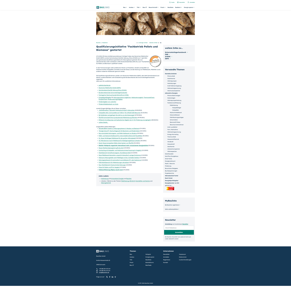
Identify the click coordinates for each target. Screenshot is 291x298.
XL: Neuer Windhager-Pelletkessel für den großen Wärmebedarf (117, 138)
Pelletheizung (125, 181)
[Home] (112, 252)
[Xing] (115, 277)
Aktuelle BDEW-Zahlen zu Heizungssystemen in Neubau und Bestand (119, 128)
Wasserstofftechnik (173, 139)
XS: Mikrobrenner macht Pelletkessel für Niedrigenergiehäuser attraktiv (119, 140)
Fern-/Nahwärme (172, 129)
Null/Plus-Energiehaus (171, 156)
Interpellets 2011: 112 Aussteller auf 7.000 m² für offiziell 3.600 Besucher (119, 112)
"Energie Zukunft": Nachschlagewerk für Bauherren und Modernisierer (119, 131)
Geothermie (170, 146)
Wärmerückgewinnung (174, 88)
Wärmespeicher (172, 151)
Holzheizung (104, 178)
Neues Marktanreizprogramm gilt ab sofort (111, 148)
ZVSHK (168, 56)
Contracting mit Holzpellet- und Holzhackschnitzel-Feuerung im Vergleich (120, 150)
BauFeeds (148, 265)
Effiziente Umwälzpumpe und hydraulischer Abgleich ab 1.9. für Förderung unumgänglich (125, 120)
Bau (131, 254)
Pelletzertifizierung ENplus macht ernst (111, 170)
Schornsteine (174, 120)
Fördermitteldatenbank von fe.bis (108, 104)
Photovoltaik (171, 76)
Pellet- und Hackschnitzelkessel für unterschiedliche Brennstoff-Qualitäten (120, 136)
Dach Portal (168, 178)
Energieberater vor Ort (172, 183)
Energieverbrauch (170, 161)
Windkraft (170, 141)
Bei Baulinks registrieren (172, 205)
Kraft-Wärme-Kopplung (174, 86)
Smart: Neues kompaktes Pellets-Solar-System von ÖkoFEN (116, 143)
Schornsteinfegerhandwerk (176, 52)
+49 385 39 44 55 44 (104, 268)
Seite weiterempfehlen (171, 209)
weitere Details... (103, 122)
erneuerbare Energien (117, 178)
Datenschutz (182, 257)
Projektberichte (169, 173)
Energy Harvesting (172, 134)
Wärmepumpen (172, 81)
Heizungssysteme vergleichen (122, 97)
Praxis (131, 262)
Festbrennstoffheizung (174, 103)
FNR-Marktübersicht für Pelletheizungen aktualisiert (114, 162)
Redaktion (105, 42)
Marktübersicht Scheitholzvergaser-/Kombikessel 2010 (115, 153)
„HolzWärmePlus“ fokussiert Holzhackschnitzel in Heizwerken (117, 110)
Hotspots (148, 254)
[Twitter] (107, 277)
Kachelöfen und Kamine (143, 181)
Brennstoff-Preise (175, 122)
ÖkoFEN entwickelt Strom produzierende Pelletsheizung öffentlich (118, 117)
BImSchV (132, 181)
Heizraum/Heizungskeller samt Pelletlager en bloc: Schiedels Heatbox (119, 157)
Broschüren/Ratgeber (171, 168)
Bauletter (185, 224)
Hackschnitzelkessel (176, 112)
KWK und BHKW (172, 127)
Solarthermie (171, 78)
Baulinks (98, 42)
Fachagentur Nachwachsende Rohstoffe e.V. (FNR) (114, 95)
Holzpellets (175, 110)
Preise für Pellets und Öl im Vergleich (109, 167)
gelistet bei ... (169, 185)
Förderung (168, 166)
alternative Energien (171, 93)
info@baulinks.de (104, 272)
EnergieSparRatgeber (105, 97)
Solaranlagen (171, 98)
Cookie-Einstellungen (185, 259)
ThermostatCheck (149, 97)
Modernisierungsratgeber (115, 99)
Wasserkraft (171, 144)
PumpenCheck (103, 99)
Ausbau (132, 257)
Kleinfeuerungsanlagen (177, 117)
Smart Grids (168, 158)
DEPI (167, 59)
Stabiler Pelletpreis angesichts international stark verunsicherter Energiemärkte (123, 145)
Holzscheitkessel (175, 115)
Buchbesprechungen (171, 171)
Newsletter (166, 254)
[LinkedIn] (113, 277)
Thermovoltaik (171, 137)
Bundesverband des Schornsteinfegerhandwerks (113, 92)
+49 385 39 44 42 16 (104, 270)
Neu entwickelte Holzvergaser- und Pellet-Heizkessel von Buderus (118, 133)
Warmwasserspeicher (173, 90)
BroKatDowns (150, 262)
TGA (131, 259)
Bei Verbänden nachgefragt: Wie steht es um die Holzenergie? (117, 115)
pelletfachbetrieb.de (104, 85)
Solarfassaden (169, 154)
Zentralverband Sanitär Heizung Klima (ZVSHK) (113, 90)
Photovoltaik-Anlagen (173, 95)
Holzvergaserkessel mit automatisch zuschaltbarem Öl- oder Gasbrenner (120, 160)
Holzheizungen (171, 83)
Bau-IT (145, 7)
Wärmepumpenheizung (174, 100)
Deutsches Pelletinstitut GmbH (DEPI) (110, 88)
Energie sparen (150, 257)
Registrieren (166, 259)
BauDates (170, 7)
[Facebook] (110, 277)
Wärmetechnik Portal (171, 175)
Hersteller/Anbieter (171, 73)
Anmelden (166, 257)
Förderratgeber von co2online (107, 101)
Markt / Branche (170, 163)
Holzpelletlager (176, 107)
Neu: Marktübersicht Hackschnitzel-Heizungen (112, 165)
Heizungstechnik (106, 183)
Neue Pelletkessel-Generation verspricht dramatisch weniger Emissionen (120, 155)
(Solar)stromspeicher (173, 149)
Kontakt (165, 262)
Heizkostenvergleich (137, 97)
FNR (167, 54)
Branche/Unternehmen (177, 124)
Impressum (182, 254)
